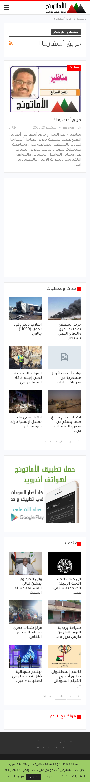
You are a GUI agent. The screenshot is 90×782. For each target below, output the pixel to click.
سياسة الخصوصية (51, 748)
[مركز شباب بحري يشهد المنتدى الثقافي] (25, 612)
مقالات (74, 68)
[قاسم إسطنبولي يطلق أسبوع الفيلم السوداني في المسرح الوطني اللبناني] (64, 656)
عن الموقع (67, 741)
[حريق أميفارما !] (45, 88)
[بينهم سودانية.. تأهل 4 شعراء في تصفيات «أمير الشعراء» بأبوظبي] (25, 656)
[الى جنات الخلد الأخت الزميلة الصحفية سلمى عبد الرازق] (64, 563)
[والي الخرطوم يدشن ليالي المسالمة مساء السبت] (25, 563)
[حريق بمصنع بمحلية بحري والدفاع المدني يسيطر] (64, 308)
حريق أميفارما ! (67, 120)
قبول (33, 777)
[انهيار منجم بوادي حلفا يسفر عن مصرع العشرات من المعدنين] (64, 401)
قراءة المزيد (16, 777)
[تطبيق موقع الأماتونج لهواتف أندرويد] (45, 494)
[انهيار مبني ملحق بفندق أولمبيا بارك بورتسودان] (25, 401)
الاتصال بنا (36, 741)
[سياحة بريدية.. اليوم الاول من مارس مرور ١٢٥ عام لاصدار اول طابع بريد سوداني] (64, 612)
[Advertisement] (45, 227)
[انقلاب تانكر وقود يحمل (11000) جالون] (25, 308)
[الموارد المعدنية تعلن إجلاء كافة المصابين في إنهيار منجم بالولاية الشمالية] (25, 357)
